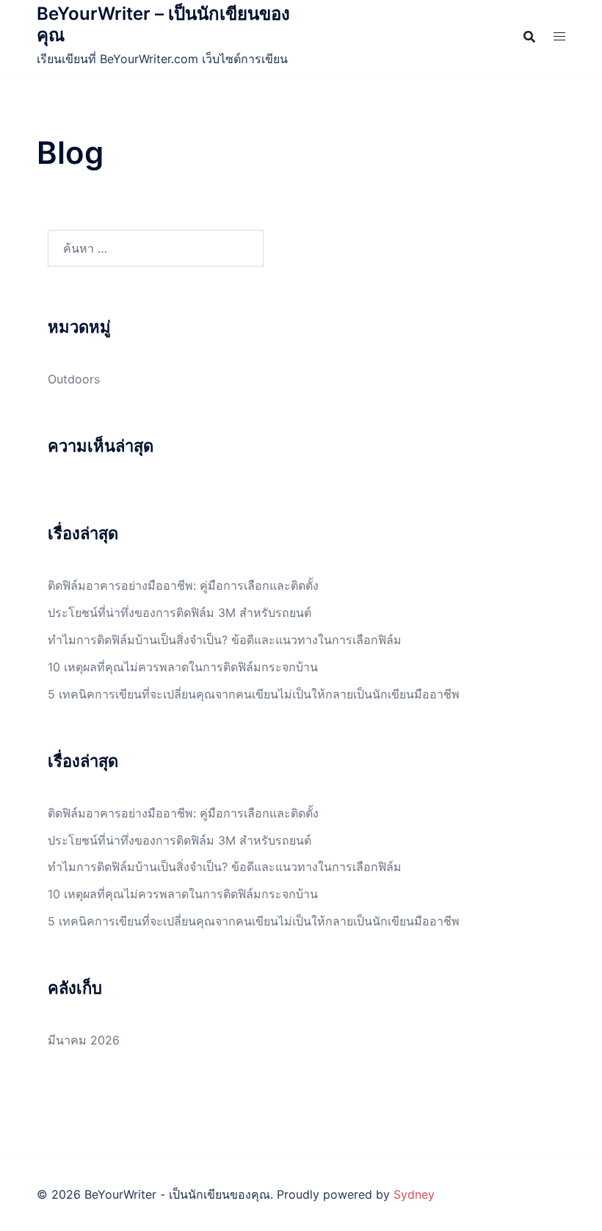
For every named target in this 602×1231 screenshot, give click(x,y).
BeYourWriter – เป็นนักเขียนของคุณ (163, 24)
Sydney (414, 1194)
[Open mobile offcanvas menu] (559, 36)
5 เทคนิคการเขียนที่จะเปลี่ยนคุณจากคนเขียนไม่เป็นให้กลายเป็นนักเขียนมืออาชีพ (254, 694)
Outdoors (74, 379)
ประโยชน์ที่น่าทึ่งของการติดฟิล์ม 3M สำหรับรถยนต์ (179, 612)
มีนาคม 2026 (84, 1040)
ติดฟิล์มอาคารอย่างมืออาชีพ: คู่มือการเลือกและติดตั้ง (183, 585)
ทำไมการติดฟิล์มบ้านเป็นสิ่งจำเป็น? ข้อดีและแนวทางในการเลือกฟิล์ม (225, 639)
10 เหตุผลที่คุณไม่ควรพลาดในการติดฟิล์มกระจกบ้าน (183, 667)
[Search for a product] (529, 37)
